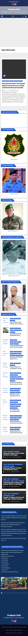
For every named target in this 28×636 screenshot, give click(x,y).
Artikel (11, 318)
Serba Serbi (12, 380)
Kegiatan (12, 330)
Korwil (11, 419)
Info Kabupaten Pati (17, 351)
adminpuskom (15, 90)
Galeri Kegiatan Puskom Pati (11, 632)
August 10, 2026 (8, 457)
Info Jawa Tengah (17, 400)
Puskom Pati (14, 9)
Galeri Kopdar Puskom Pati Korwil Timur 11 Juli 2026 (13, 483)
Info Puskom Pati (17, 318)
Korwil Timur (17, 390)
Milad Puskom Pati (18, 330)
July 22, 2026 (7, 471)
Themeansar (24, 627)
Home (7, 630)
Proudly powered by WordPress (7, 627)
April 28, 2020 (6, 90)
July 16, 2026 (7, 486)
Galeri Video (20, 632)
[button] (23, 16)
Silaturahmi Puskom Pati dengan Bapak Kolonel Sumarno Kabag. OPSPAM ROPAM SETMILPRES (13, 86)
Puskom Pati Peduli (19, 355)
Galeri (9, 493)
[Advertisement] (14, 32)
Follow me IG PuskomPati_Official (15, 630)
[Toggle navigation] (13, 16)
